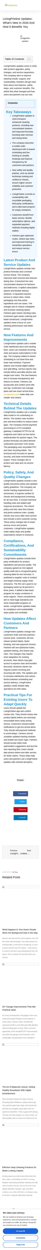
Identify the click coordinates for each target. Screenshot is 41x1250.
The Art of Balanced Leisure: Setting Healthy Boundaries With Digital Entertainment (18, 1090)
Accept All (20, 1231)
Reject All (21, 1245)
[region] (20, 1229)
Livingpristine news (11, 394)
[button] (38, 5)
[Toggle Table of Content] (27, 59)
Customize (20, 1238)
